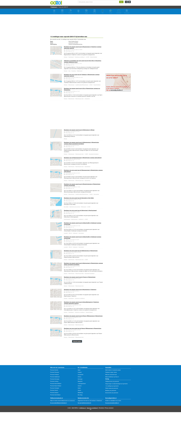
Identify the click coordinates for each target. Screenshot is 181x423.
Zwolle (79, 388)
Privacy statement (109, 408)
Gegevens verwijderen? (92, 408)
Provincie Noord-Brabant (55, 383)
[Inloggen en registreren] (126, 2)
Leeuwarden (80, 374)
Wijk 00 (70, 233)
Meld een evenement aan (111, 374)
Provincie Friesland (54, 374)
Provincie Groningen (54, 379)
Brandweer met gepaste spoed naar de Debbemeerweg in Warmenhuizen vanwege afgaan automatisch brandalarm (81, 143)
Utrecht (79, 390)
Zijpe (69, 70)
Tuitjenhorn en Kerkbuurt (80, 57)
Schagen (65, 57)
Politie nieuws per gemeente (111, 388)
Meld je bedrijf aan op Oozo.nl (112, 376)
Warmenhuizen (71, 84)
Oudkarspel (75, 233)
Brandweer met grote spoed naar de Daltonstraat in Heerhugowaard (80, 210)
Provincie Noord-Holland (55, 385)
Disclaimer (101, 408)
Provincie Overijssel (54, 388)
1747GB (87, 57)
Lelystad (80, 372)
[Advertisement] (76, 113)
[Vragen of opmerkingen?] (129, 2)
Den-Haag (80, 395)
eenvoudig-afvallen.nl (117, 90)
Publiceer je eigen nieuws (111, 372)
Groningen (80, 379)
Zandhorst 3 (81, 219)
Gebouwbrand (87, 166)
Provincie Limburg (54, 381)
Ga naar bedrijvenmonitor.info (84, 403)
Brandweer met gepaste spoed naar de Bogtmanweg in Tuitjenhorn (80, 289)
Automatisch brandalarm (94, 154)
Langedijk (66, 233)
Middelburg (80, 392)
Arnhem (79, 376)
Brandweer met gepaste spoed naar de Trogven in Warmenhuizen (79, 277)
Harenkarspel (71, 57)
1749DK (86, 154)
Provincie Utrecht (54, 390)
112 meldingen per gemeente (112, 386)
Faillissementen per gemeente (112, 381)
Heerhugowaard (67, 219)
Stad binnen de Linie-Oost (75, 206)
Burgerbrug (74, 70)
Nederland (54, 7)
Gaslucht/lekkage (93, 57)
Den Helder (66, 206)
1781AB (88, 206)
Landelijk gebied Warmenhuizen (81, 84)
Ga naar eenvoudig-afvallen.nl (112, 403)
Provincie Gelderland (55, 376)
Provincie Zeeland (54, 392)
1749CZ (90, 84)
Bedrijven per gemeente (110, 390)
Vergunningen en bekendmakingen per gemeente (116, 383)
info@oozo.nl (82, 408)
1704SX (86, 219)
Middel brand (79, 70)
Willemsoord (83, 206)
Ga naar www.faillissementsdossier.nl (58, 403)
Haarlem (80, 385)
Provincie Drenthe (54, 370)
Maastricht (80, 381)
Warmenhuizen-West (79, 273)
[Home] (56, 2)
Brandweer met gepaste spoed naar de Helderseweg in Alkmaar (79, 130)
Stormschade (96, 194)
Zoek (121, 2)
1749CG (91, 194)
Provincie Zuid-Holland (55, 395)
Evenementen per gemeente (111, 392)
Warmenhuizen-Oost (79, 98)
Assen (79, 370)
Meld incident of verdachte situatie (113, 370)
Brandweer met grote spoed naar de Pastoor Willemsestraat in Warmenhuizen (82, 328)
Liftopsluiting (87, 98)
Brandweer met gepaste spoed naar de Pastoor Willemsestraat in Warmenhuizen (83, 316)
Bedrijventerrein (74, 219)
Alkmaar (65, 138)
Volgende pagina (77, 341)
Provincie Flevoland (54, 372)
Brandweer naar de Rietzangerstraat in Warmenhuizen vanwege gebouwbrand (82, 157)
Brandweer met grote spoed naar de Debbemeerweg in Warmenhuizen (81, 250)
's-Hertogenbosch (82, 383)
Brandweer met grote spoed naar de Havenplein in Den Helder (79, 198)
